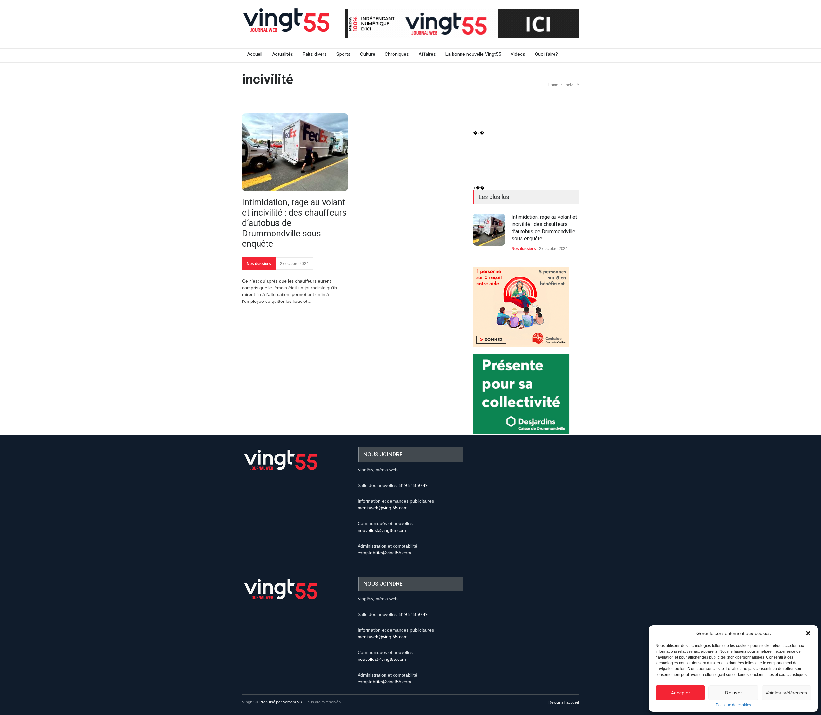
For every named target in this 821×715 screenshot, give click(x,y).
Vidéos (518, 54)
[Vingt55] (287, 27)
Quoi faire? (546, 54)
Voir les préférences (786, 692)
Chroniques (397, 54)
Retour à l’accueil (563, 702)
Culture (367, 54)
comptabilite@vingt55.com (384, 552)
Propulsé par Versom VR (280, 702)
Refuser (733, 692)
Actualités (282, 54)
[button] (808, 633)
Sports (343, 54)
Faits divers (315, 54)
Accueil (254, 54)
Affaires (427, 54)
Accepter (680, 692)
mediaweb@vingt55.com (383, 507)
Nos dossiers (259, 263)
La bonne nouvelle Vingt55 (473, 54)
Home (553, 85)
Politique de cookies (733, 705)
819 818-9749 (413, 485)
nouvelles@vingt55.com (382, 530)
